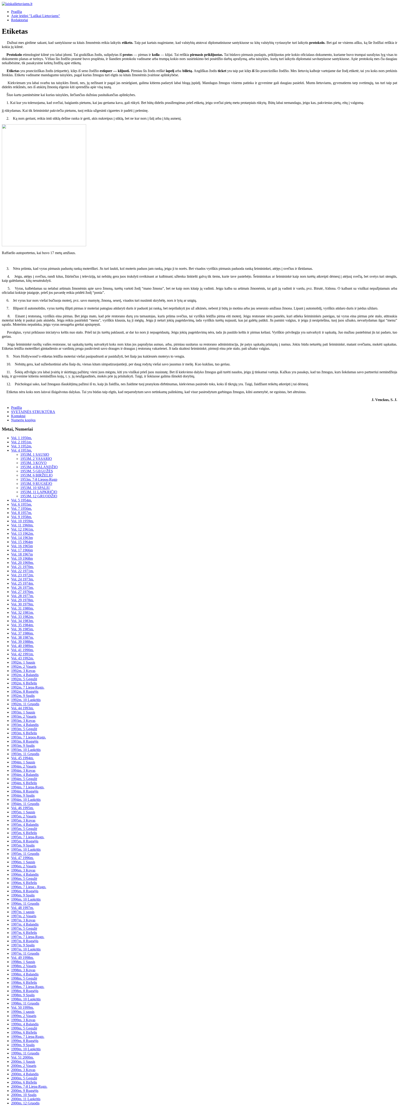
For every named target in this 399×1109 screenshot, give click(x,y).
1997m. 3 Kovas (23, 920)
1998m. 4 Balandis (25, 974)
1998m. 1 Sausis (23, 962)
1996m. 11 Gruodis (25, 903)
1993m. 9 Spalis (23, 745)
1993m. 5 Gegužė (24, 729)
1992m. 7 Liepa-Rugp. (27, 687)
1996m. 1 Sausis (23, 862)
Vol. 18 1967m (22, 554)
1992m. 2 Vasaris (23, 666)
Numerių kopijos (23, 420)
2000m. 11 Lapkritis (25, 1099)
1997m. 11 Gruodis (25, 953)
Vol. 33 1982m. (22, 617)
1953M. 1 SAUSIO (34, 454)
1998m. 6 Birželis (24, 982)
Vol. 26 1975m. (22, 587)
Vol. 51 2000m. (22, 1057)
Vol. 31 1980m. (22, 608)
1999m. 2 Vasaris (23, 1016)
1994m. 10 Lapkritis (26, 800)
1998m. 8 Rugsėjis (24, 991)
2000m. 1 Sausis (23, 1061)
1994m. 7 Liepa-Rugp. (27, 787)
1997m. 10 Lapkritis (26, 949)
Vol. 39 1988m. (22, 642)
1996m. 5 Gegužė (24, 879)
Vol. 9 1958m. (21, 517)
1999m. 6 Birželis (24, 1032)
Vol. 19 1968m (22, 558)
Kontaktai (18, 416)
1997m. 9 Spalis (23, 945)
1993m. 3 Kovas (23, 721)
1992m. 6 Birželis (24, 683)
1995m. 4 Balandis (25, 824)
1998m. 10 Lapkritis (26, 999)
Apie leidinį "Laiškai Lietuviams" (35, 16)
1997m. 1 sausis (22, 912)
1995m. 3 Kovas (23, 820)
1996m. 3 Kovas (23, 870)
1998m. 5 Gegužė (24, 978)
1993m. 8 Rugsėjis (24, 741)
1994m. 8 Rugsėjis (24, 791)
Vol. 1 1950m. (21, 438)
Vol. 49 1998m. (22, 958)
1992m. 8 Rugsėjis (24, 691)
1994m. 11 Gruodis (25, 804)
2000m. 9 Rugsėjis (24, 1091)
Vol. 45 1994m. (22, 758)
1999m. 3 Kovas (23, 1020)
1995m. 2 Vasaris (23, 816)
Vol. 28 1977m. (22, 596)
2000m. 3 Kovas (23, 1070)
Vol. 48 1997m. (22, 908)
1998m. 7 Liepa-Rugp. (27, 987)
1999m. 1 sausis (22, 1012)
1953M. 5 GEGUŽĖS (36, 471)
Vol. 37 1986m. (22, 633)
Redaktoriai (19, 20)
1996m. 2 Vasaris (23, 866)
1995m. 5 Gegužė (24, 829)
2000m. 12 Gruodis (25, 1103)
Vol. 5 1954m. (21, 500)
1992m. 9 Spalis (23, 696)
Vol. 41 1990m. (22, 650)
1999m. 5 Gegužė (24, 1028)
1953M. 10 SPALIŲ (35, 488)
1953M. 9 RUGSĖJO (36, 484)
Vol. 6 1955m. (21, 504)
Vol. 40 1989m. (22, 646)
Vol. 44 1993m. (22, 708)
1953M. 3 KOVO (33, 463)
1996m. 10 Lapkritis (26, 899)
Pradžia (16, 12)
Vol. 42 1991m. (22, 654)
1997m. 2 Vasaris (23, 916)
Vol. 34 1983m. (22, 621)
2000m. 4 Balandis (25, 1074)
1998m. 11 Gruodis (25, 1003)
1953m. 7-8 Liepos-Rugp (38, 479)
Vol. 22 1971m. (22, 571)
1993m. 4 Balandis (25, 725)
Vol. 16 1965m (22, 546)
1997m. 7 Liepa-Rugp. (27, 937)
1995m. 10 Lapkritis (26, 849)
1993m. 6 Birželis (24, 733)
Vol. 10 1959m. (22, 521)
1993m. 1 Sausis (23, 712)
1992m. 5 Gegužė (24, 679)
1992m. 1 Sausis (23, 662)
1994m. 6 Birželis (24, 783)
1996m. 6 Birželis (24, 883)
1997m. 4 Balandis (25, 924)
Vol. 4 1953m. (21, 450)
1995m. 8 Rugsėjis (24, 841)
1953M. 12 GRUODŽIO (38, 496)
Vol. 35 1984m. (22, 625)
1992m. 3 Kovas (23, 671)
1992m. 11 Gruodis (25, 704)
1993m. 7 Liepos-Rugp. (28, 737)
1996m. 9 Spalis (23, 895)
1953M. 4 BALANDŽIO (39, 467)
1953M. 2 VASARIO (36, 459)
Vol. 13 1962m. (22, 533)
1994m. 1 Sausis (23, 762)
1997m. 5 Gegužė (24, 928)
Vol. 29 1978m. (22, 600)
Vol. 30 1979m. (22, 604)
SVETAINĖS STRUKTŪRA (33, 412)
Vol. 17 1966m (22, 550)
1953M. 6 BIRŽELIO (36, 475)
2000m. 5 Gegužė (24, 1078)
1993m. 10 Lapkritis (26, 750)
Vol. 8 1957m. (21, 513)
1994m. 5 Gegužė (24, 779)
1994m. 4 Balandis (25, 775)
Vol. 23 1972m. (22, 575)
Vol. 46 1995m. (22, 808)
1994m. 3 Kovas (23, 770)
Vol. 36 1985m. (22, 629)
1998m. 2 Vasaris (23, 966)
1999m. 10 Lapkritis (26, 1049)
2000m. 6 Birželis (24, 1082)
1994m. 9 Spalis (23, 795)
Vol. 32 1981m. (22, 612)
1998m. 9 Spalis (23, 995)
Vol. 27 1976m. (22, 592)
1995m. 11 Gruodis (25, 854)
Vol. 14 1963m (22, 538)
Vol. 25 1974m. (22, 583)
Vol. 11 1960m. (22, 525)
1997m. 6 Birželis (24, 933)
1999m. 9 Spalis (23, 1045)
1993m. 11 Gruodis (25, 754)
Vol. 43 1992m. (22, 658)
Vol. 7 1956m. (21, 508)
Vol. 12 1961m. (22, 529)
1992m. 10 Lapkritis (26, 700)
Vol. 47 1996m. (22, 858)
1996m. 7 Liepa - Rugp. (28, 887)
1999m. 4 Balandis (25, 1024)
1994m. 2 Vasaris (23, 766)
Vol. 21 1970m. (22, 567)
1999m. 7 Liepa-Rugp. (27, 1037)
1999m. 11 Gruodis (25, 1053)
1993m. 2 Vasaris (23, 716)
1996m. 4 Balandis (25, 874)
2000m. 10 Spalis (23, 1095)
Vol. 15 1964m (22, 542)
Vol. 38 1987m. (22, 637)
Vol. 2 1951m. (21, 442)
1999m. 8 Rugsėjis (24, 1041)
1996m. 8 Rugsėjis (24, 891)
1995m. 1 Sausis (23, 812)
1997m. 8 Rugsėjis (24, 941)
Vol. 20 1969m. (22, 563)
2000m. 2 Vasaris (23, 1066)
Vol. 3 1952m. (21, 446)
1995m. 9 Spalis (23, 845)
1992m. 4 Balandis (25, 675)
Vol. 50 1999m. (22, 1007)
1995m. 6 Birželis (24, 833)
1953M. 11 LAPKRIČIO (38, 492)
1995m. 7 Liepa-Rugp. (27, 837)
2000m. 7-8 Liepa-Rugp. (29, 1086)
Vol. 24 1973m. (22, 579)
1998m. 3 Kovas (23, 970)
